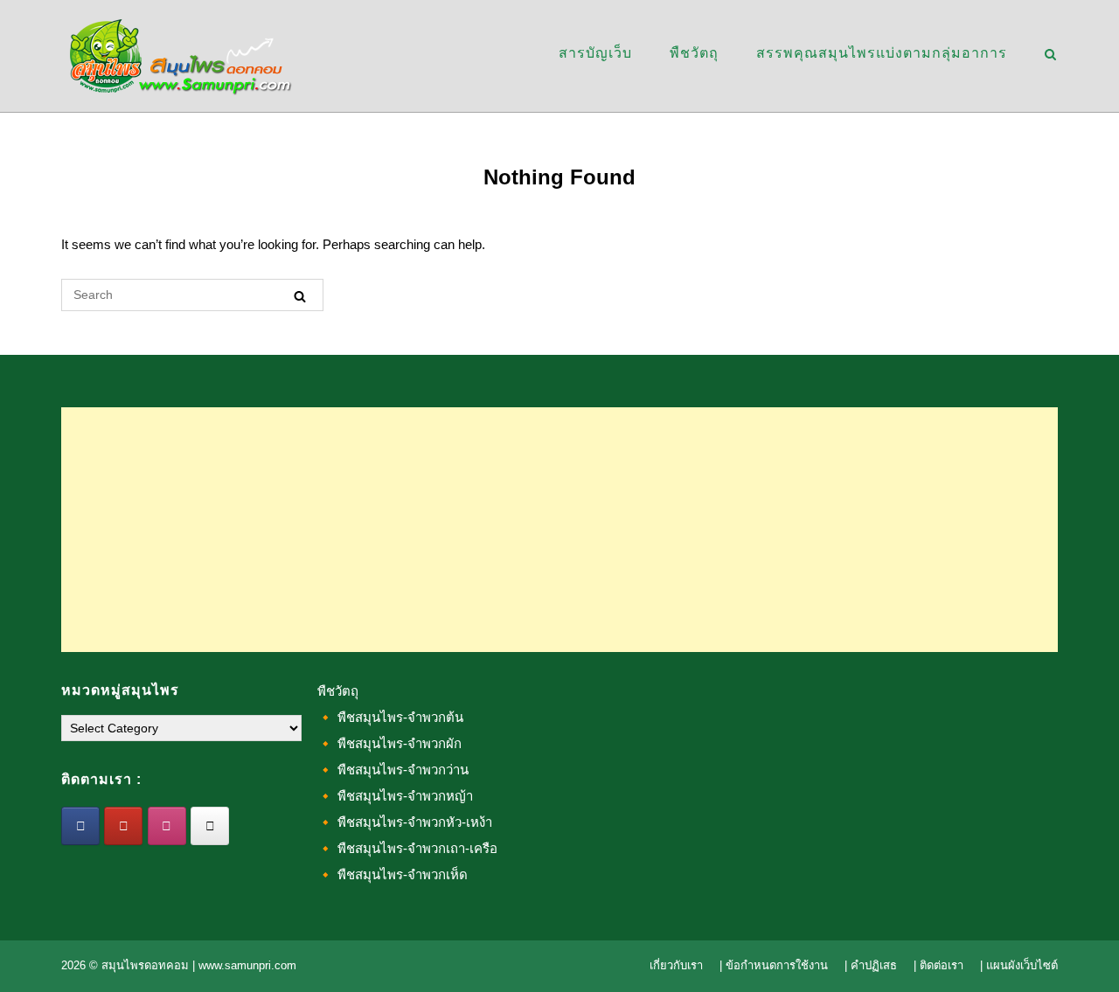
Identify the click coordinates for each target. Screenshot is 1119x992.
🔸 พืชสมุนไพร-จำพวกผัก (389, 743)
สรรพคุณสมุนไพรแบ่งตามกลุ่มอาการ (881, 52)
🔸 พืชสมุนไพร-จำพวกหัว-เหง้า (404, 822)
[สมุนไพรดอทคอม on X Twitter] (210, 826)
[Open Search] (1050, 55)
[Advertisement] (559, 529)
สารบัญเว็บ (595, 52)
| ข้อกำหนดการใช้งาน (773, 965)
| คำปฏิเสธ (870, 965)
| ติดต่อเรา (938, 965)
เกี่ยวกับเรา (676, 965)
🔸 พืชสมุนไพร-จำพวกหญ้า (395, 795)
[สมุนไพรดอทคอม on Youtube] (123, 826)
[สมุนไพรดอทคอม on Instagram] (167, 826)
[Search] (299, 296)
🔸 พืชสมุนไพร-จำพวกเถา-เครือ (407, 848)
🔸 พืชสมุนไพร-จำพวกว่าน (393, 769)
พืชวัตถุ (694, 52)
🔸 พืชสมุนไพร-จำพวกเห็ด (392, 874)
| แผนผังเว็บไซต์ (1019, 965)
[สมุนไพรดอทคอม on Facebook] (80, 826)
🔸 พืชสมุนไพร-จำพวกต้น (390, 717)
